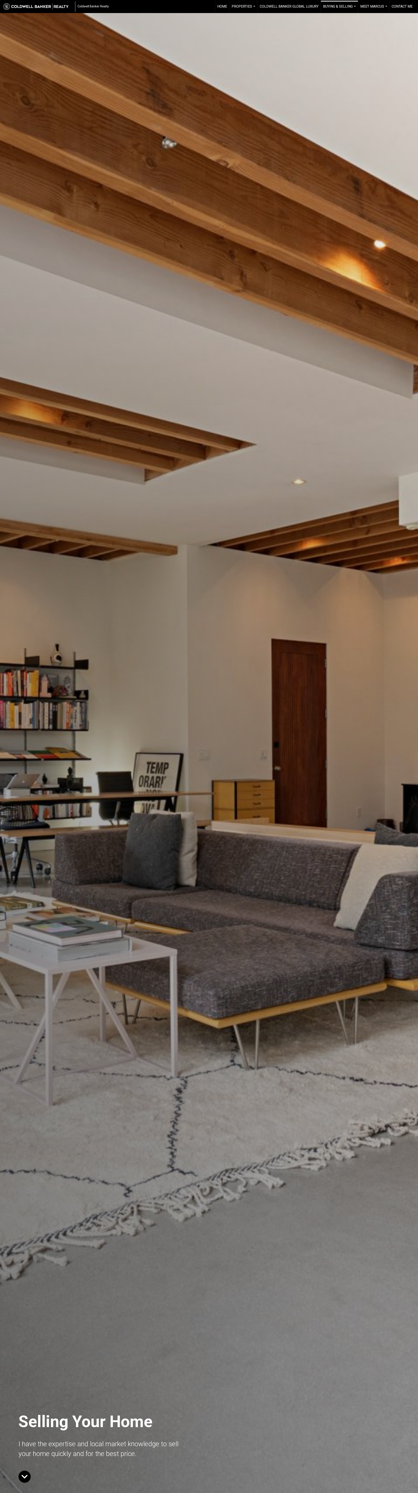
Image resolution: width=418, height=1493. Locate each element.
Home (222, 6)
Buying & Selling (340, 8)
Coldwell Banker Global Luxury (289, 6)
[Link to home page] (38, 6)
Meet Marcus (374, 8)
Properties (244, 8)
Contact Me (402, 6)
